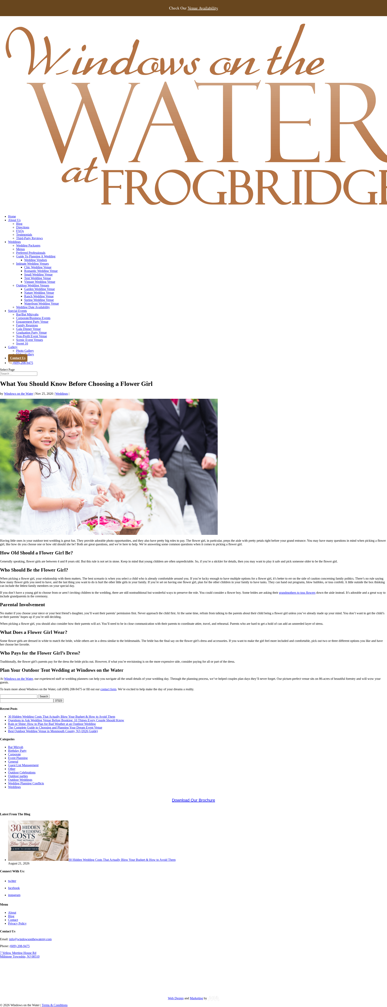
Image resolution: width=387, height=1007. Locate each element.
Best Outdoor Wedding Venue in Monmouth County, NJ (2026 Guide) (53, 731)
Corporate (14, 754)
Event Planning (18, 758)
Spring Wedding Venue (39, 300)
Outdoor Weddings (20, 779)
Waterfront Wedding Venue (41, 303)
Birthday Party (17, 750)
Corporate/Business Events (33, 318)
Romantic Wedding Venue (41, 271)
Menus (20, 249)
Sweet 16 (22, 343)
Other (11, 769)
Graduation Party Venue (31, 332)
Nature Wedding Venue (39, 292)
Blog (19, 223)
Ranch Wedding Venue (39, 296)
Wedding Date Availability (33, 307)
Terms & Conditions (55, 1005)
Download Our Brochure (193, 800)
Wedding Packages (28, 245)
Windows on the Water (18, 393)
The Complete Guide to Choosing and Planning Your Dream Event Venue (55, 727)
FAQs (20, 231)
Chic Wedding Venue (37, 267)
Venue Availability (203, 8)
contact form (108, 689)
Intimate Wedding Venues (32, 263)
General (13, 761)
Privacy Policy (17, 923)
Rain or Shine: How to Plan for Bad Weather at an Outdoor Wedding (52, 724)
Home (12, 216)
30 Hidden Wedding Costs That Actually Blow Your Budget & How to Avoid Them (61, 716)
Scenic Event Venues (29, 340)
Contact (13, 919)
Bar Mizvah (15, 747)
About (12, 912)
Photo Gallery (25, 350)
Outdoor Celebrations (21, 772)
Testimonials (24, 234)
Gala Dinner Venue (28, 329)
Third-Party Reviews (29, 238)
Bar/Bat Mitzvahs (27, 314)
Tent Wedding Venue (37, 278)
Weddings (14, 242)
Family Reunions (27, 325)
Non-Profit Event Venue (31, 336)
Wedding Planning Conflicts (26, 783)
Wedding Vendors (35, 260)
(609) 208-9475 (20, 946)
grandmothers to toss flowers (297, 592)
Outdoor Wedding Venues (32, 285)
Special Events (17, 310)
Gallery (13, 347)
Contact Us (17, 358)
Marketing (196, 998)
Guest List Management (23, 765)
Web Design (176, 998)
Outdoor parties (18, 776)
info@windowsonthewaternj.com (30, 939)
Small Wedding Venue (38, 274)
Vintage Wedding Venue (39, 281)
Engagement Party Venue (32, 321)
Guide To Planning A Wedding (35, 256)
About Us (14, 220)
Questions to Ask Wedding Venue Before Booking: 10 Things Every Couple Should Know (66, 720)
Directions (22, 227)
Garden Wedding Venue (39, 289)
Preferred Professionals (30, 252)
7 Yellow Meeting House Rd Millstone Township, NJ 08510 (20, 954)
